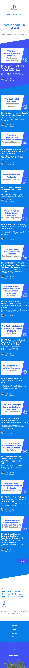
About (8, 14)
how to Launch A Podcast (12, 594)
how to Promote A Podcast (12, 596)
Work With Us (16, 14)
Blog (14, 629)
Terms (14, 633)
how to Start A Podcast (11, 591)
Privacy (14, 637)
